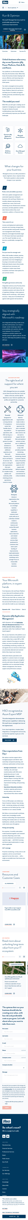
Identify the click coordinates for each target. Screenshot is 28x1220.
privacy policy (8, 1089)
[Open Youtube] (7, 1136)
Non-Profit (5, 1162)
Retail (4, 1155)
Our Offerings (6, 1173)
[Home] (5, 2)
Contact (4, 1195)
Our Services (5, 1170)
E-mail (4, 1043)
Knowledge (5, 1182)
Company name (14, 1057)
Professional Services (8, 1151)
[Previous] (20, 887)
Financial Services (7, 1148)
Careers (4, 1188)
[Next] (24, 887)
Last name (5, 1036)
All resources (9, 883)
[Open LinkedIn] (3, 1136)
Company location (7, 1064)
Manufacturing (6, 1145)
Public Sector (6, 1158)
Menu (22, 2)
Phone (14, 1050)
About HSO (5, 1185)
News (3, 1192)
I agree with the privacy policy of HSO (14, 1102)
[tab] (5, 51)
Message (4, 1072)
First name (5, 1028)
